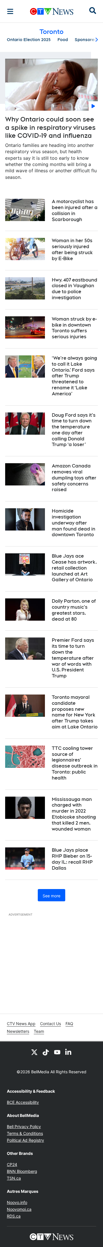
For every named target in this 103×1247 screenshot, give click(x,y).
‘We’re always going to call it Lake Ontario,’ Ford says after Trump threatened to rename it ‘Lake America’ (74, 375)
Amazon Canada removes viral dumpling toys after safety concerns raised (74, 477)
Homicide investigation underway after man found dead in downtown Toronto (73, 522)
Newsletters (18, 1031)
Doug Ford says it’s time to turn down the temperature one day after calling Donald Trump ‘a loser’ (74, 430)
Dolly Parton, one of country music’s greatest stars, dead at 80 (74, 610)
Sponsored (86, 39)
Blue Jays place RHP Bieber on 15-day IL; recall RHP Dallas (72, 859)
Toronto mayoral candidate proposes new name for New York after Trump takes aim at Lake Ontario (75, 712)
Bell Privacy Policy (24, 1126)
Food (63, 39)
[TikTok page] (45, 1051)
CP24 (12, 1164)
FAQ (69, 1023)
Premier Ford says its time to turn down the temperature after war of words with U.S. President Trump (73, 658)
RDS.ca (14, 1216)
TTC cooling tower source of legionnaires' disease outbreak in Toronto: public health (75, 763)
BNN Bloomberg (22, 1171)
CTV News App (21, 1023)
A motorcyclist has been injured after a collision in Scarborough (75, 210)
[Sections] (10, 11)
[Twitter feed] (34, 1051)
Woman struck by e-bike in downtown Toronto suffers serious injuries (74, 327)
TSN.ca (14, 1178)
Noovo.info (17, 1202)
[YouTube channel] (57, 1051)
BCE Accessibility (23, 1102)
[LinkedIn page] (68, 1051)
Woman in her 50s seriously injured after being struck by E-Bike (72, 249)
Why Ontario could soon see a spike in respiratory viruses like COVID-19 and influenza (50, 127)
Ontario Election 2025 (29, 39)
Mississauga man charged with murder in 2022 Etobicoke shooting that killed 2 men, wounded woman (74, 814)
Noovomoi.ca (19, 1209)
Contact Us (50, 1023)
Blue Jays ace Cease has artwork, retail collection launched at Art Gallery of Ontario (74, 567)
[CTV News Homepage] (51, 11)
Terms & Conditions (25, 1133)
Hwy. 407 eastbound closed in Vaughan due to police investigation (74, 288)
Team (39, 1031)
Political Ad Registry (25, 1140)
